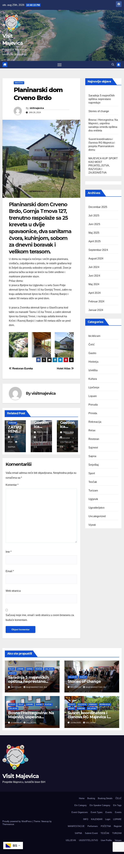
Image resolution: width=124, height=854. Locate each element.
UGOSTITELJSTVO (88, 840)
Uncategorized (97, 516)
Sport (91, 473)
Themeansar (8, 824)
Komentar (12, 484)
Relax (91, 430)
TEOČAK (105, 833)
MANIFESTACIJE (76, 826)
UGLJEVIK (71, 840)
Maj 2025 (93, 232)
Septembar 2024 (98, 250)
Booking (91, 798)
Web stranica (13, 590)
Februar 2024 (96, 301)
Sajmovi (93, 447)
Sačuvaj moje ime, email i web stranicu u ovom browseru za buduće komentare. (40, 617)
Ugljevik (93, 499)
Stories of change (98, 111)
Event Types (97, 812)
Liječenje (93, 387)
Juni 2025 (94, 224)
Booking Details (105, 798)
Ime (8, 551)
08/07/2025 (76, 687)
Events (108, 812)
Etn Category (80, 805)
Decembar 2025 (97, 207)
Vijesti (92, 524)
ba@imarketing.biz (36, 687)
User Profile (106, 840)
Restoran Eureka (22, 368)
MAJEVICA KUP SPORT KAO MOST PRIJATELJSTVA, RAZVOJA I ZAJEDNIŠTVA (103, 165)
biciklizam (94, 336)
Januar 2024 (95, 310)
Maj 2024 (93, 284)
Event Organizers (80, 812)
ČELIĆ (118, 798)
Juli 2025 (93, 215)
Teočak (92, 482)
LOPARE (117, 819)
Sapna (92, 456)
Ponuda (93, 404)
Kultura (92, 379)
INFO (85, 819)
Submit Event (91, 833)
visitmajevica (37, 108)
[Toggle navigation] (59, 64)
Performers (93, 826)
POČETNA (106, 826)
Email (10, 571)
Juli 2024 (93, 267)
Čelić (91, 344)
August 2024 (95, 258)
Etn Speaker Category (100, 805)
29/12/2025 (16, 687)
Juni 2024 (94, 275)
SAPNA (78, 833)
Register (118, 826)
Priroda (92, 413)
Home (81, 798)
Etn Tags (117, 805)
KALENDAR (96, 819)
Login (107, 819)
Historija (93, 361)
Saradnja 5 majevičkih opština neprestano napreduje (101, 99)
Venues (118, 840)
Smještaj (19, 83)
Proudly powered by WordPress (17, 821)
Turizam (12, 423)
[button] (113, 64)
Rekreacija (94, 421)
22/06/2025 (76, 723)
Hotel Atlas (64, 368)
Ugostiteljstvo (96, 507)
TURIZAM (117, 833)
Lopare (92, 396)
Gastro (92, 353)
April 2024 (94, 292)
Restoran (93, 439)
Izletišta (93, 370)
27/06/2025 (16, 723)
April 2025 (94, 241)
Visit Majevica (20, 776)
